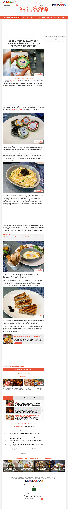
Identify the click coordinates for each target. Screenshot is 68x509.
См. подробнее (22, 453)
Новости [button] (6, 18)
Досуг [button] (33, 18)
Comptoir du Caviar (17, 109)
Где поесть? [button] (16, 18)
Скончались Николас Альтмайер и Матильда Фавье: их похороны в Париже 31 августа (26, 445)
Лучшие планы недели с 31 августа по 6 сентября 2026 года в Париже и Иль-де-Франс (22, 237)
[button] (4, 62)
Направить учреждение (40, 477)
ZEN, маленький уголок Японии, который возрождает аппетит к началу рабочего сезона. (28, 388)
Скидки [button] (50, 18)
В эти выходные (28, 398)
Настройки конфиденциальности (40, 478)
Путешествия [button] (59, 18)
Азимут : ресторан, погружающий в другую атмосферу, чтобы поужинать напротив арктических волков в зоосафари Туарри (39, 388)
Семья (43, 18)
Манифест (15, 478)
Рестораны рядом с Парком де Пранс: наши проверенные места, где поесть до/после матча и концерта (57, 469)
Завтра (18, 398)
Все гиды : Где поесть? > (58, 473)
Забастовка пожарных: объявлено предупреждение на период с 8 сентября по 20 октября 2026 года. (26, 441)
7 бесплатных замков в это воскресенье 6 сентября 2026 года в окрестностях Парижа (26, 437)
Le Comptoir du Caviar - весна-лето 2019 (23, 78)
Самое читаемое (29, 426)
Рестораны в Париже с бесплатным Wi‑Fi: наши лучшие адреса (26, 469)
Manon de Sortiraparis (14, 80)
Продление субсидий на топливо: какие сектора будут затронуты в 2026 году (26, 448)
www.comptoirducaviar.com (23, 373)
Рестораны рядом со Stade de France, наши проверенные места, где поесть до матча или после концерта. (41, 469)
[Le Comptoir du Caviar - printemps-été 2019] (23, 62)
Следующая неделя (39, 398)
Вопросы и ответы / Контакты (53, 477)
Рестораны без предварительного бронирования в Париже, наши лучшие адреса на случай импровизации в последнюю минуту (10, 469)
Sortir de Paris (52, 478)
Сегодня (8, 398)
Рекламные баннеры (13, 477)
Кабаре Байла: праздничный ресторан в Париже (18, 388)
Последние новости (18, 426)
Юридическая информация (25, 478)
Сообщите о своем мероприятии (26, 477)
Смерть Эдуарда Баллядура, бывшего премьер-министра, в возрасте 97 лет (25, 434)
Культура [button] (25, 18)
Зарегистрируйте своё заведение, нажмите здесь (13, 365)
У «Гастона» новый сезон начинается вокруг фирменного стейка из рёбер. (8, 388)
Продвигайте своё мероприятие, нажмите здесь (13, 366)
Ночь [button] (38, 18)
